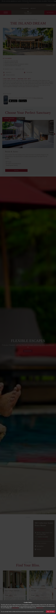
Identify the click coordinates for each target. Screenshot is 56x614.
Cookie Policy (39, 607)
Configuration (15, 607)
